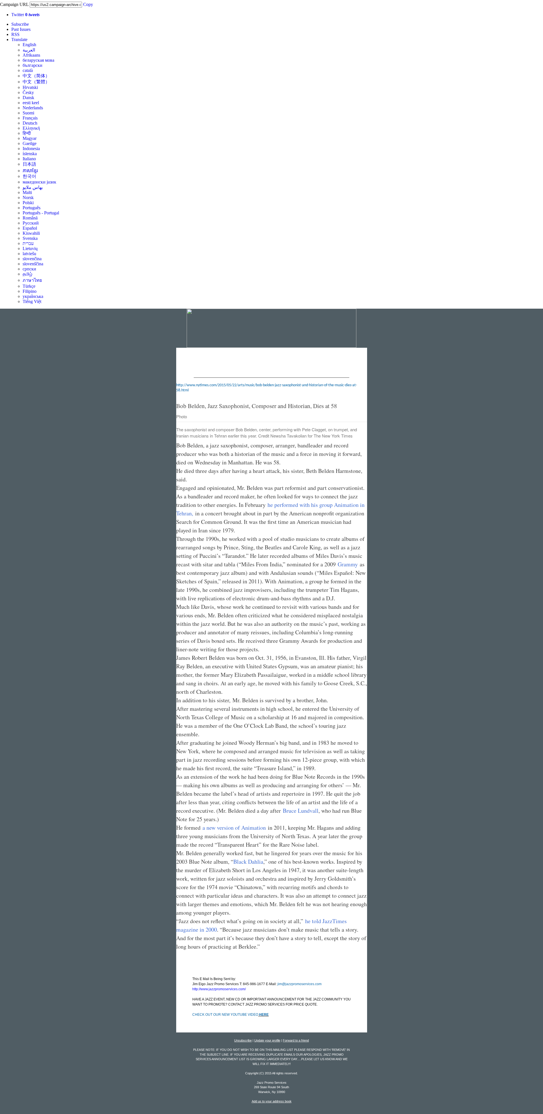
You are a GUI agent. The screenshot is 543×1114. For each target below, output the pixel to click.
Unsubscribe (243, 1040)
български (32, 65)
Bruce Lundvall (300, 810)
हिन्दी (27, 133)
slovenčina (32, 258)
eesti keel (31, 102)
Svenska (30, 238)
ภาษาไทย (32, 280)
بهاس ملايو (33, 187)
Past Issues (21, 29)
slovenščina (33, 263)
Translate (19, 39)
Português (31, 207)
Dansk (28, 97)
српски (29, 268)
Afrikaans (31, 55)
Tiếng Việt (32, 301)
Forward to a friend (296, 1040)
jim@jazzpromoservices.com (299, 984)
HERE (263, 1015)
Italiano (29, 158)
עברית (28, 243)
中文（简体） (36, 75)
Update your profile (267, 1040)
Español (30, 228)
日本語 (29, 164)
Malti (27, 192)
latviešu (29, 253)
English (29, 44)
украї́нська (33, 296)
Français (30, 118)
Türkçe (29, 286)
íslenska (30, 153)
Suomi (28, 112)
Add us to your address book (272, 1101)
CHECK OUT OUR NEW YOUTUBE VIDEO (225, 1015)
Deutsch (30, 123)
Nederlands (33, 107)
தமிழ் (27, 274)
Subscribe (20, 24)
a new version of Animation (234, 827)
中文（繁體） (36, 81)
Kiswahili (31, 233)
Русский (31, 223)
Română (30, 217)
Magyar (29, 138)
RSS (15, 34)
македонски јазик (39, 182)
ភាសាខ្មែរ (30, 170)
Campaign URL (14, 4)
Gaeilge (29, 143)
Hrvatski (30, 87)
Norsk (28, 197)
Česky (28, 92)
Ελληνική (31, 128)
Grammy (348, 564)
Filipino (29, 291)
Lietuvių (30, 248)
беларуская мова (38, 60)
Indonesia (31, 148)
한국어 (29, 176)
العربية (29, 50)
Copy (88, 4)
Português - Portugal (41, 212)
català (28, 70)
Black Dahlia (248, 861)
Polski (28, 202)
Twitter (25, 14)
